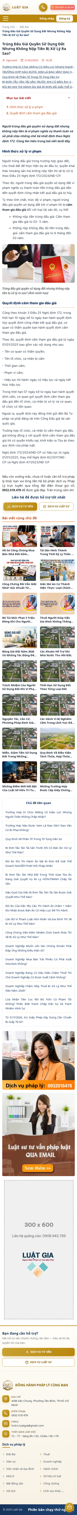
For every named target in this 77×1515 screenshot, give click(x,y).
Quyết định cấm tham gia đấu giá (33, 113)
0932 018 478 (19, 1415)
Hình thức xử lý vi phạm (26, 107)
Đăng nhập (47, 18)
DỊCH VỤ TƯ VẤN (41, 1352)
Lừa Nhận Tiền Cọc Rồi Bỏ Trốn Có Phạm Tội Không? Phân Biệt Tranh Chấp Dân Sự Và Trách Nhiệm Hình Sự (38, 1003)
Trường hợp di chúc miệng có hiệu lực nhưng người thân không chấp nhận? (38, 67)
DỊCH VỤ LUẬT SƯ (41, 1362)
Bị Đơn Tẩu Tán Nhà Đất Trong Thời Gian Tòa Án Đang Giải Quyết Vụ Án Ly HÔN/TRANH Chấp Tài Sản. (38, 879)
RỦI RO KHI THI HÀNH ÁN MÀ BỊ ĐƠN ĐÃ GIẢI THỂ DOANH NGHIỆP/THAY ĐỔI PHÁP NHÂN (38, 87)
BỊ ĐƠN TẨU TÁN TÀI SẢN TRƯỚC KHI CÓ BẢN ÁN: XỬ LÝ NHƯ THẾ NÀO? (38, 82)
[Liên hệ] (69, 1506)
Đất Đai (24, 27)
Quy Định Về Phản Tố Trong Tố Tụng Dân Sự (33, 839)
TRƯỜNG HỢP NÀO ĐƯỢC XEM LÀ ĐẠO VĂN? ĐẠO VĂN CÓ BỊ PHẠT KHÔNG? (38, 72)
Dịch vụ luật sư (59, 506)
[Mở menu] (5, 18)
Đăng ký (64, 18)
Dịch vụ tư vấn (22, 506)
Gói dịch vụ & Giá (64, 7)
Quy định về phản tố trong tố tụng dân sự (30, 77)
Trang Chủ (8, 27)
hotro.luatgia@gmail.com (27, 1425)
